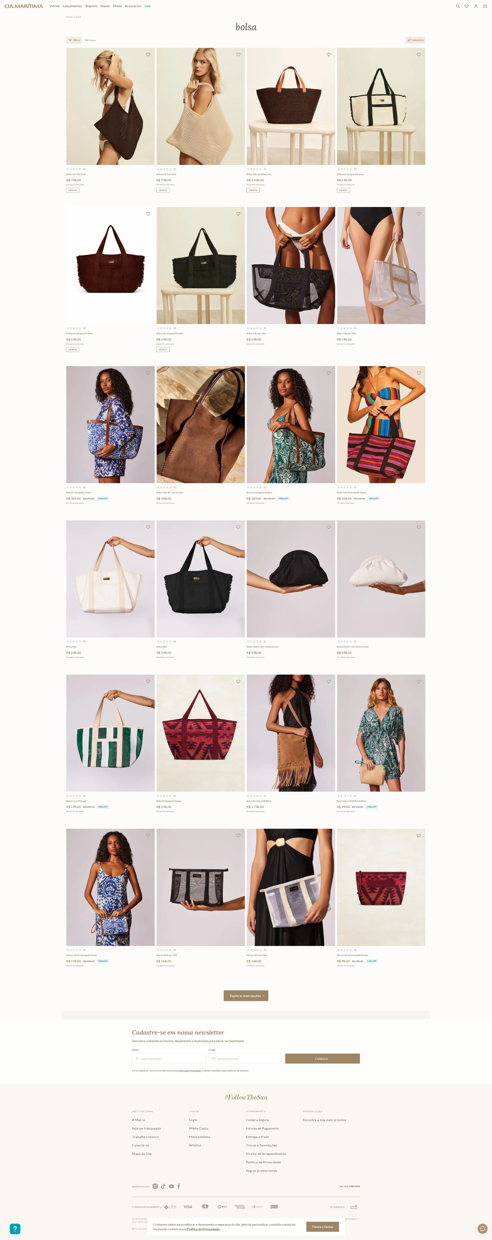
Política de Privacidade (189, 1070)
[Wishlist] (466, 6)
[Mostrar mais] (246, 995)
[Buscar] (458, 6)
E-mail (212, 1050)
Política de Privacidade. (203, 1229)
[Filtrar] (74, 40)
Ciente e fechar (323, 1226)
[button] (109, 149)
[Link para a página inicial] (69, 17)
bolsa (78, 16)
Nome (135, 1050)
